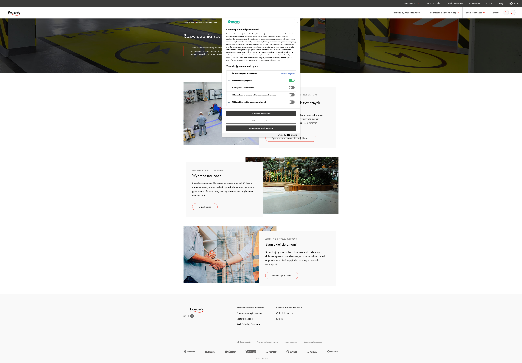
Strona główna (189, 22)
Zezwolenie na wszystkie (261, 113)
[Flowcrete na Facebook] (188, 316)
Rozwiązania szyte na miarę (250, 313)
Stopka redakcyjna (291, 342)
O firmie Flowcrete (285, 313)
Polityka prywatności (244, 342)
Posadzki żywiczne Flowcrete (250, 307)
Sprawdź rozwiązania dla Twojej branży (291, 138)
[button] (408, 12)
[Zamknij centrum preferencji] (297, 23)
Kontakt (279, 318)
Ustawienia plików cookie (313, 342)
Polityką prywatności (238, 60)
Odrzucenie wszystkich (261, 121)
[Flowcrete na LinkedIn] (185, 316)
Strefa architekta (433, 3)
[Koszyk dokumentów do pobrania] (506, 12)
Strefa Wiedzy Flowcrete (248, 324)
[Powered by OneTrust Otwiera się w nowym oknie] (288, 135)
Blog (500, 3)
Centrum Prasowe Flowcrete (289, 307)
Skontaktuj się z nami (281, 275)
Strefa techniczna (245, 318)
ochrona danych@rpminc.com (269, 60)
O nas (489, 3)
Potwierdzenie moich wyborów (261, 128)
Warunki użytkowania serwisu (267, 342)
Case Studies (205, 206)
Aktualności (474, 3)
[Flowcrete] (16, 12)
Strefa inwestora (455, 3)
